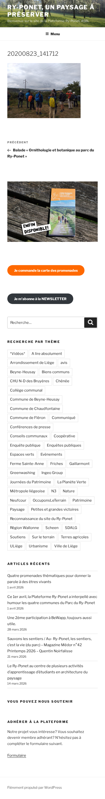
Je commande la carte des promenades (46, 270)
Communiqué (63, 418)
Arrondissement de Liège (32, 362)
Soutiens (18, 537)
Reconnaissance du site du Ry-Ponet (41, 519)
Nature (69, 491)
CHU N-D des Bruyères (29, 381)
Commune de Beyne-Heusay (35, 399)
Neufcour (18, 500)
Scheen (52, 528)
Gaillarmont (79, 463)
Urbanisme (38, 546)
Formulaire (16, 755)
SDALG (71, 528)
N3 (53, 491)
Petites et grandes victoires (55, 509)
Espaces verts (22, 454)
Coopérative (64, 436)
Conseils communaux (28, 436)
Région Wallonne (24, 528)
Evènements (51, 454)
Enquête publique (25, 445)
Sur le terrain (43, 537)
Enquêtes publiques (64, 445)
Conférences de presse (30, 427)
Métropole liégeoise (27, 491)
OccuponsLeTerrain (49, 500)
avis (64, 362)
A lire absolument (47, 353)
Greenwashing (22, 473)
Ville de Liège (66, 546)
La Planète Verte (71, 482)
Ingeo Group (52, 473)
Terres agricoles (75, 537)
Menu (55, 34)
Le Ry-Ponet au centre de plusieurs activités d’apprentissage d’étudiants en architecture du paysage (47, 672)
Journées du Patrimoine (30, 482)
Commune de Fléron (27, 418)
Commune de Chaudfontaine (35, 408)
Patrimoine (82, 500)
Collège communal (26, 390)
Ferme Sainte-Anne (27, 463)
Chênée (62, 381)
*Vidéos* (17, 353)
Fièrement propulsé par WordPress (34, 787)
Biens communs (56, 372)
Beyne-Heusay (22, 372)
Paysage (17, 509)
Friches (56, 463)
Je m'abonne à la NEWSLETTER (40, 299)
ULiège (16, 546)
